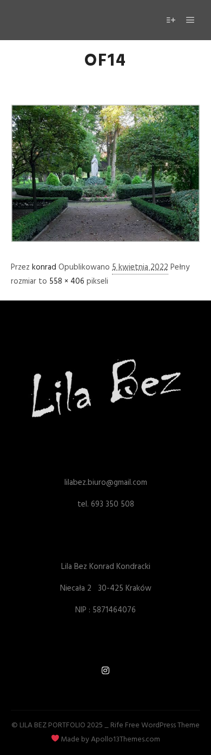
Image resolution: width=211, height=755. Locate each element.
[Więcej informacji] (171, 20)
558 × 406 (66, 281)
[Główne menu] (190, 20)
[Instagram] (105, 670)
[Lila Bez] (57, 20)
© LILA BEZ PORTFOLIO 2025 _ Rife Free (75, 725)
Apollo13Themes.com (125, 739)
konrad (44, 267)
